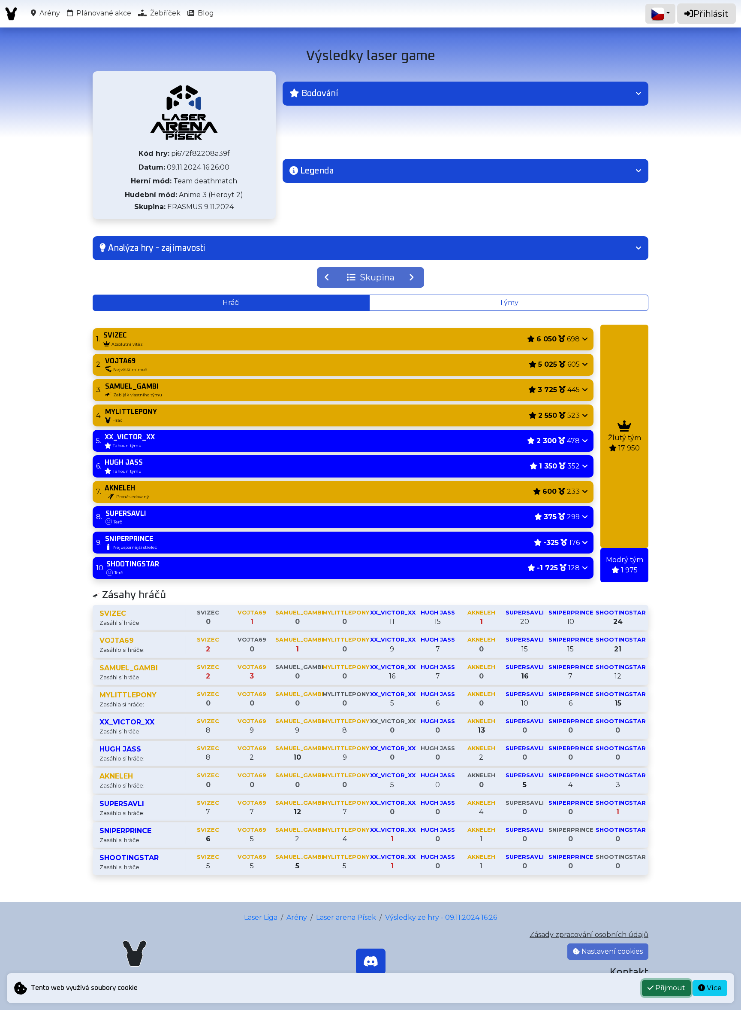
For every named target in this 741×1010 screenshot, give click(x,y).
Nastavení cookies (611, 951)
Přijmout (669, 988)
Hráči (231, 302)
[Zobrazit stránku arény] (184, 112)
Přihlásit (711, 14)
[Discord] (371, 961)
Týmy (508, 302)
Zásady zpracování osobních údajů (589, 935)
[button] (465, 94)
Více (713, 988)
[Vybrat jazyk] (660, 14)
